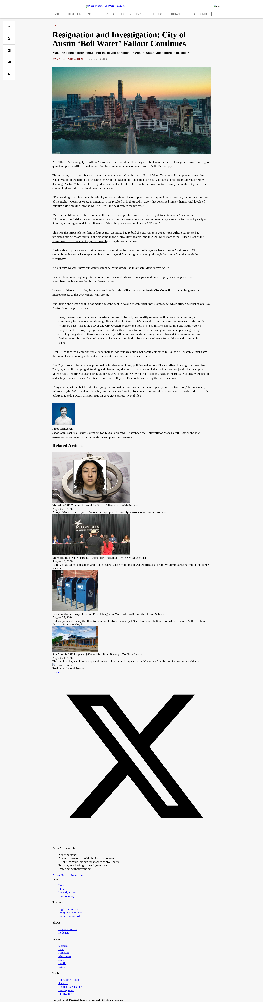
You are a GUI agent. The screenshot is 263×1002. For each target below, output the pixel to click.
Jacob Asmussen (70, 59)
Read (55, 14)
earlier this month (84, 175)
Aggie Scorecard (68, 909)
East (61, 949)
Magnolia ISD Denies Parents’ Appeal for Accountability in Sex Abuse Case (99, 557)
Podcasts (106, 14)
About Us (58, 875)
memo (99, 201)
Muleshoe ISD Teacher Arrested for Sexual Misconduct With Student (95, 505)
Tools (157, 14)
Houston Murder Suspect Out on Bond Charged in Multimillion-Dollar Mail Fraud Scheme (108, 614)
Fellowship (65, 993)
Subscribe (201, 14)
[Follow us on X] (134, 831)
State (61, 889)
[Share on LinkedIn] (9, 50)
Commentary (66, 896)
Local (56, 25)
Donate (176, 14)
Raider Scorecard (69, 916)
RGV (61, 959)
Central (63, 945)
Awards (63, 983)
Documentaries (133, 14)
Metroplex (64, 956)
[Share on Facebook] (9, 27)
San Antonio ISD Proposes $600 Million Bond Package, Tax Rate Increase (98, 654)
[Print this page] (9, 74)
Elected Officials (68, 979)
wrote (92, 378)
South (62, 963)
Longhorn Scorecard (71, 912)
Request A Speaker (70, 986)
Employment (66, 990)
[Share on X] (9, 38)
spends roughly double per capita (131, 351)
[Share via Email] (9, 62)
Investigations (67, 892)
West (61, 966)
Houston (63, 952)
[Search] (217, 6)
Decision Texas (79, 14)
